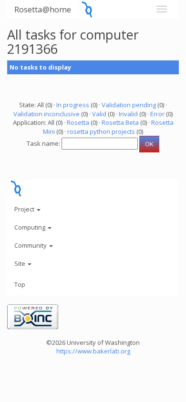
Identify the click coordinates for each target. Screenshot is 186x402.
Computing (30, 227)
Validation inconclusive (46, 114)
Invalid (128, 114)
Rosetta (78, 122)
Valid (99, 114)
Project (25, 209)
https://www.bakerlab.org (93, 351)
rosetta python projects (101, 131)
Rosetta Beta (120, 122)
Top (19, 284)
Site (20, 263)
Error (157, 114)
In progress (72, 104)
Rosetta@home (42, 9)
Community (31, 245)
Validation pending (129, 104)
